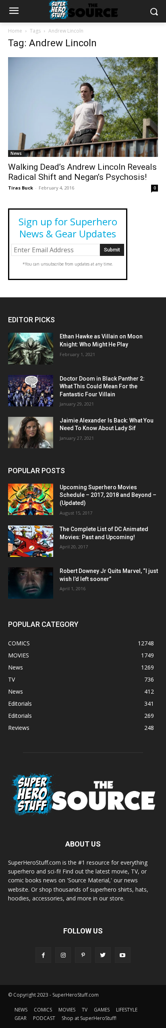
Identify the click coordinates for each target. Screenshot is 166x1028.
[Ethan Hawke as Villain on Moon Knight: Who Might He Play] (30, 348)
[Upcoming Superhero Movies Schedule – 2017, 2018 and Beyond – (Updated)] (30, 499)
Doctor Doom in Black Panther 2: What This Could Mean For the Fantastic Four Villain (102, 386)
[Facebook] (43, 955)
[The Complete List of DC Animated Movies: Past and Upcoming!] (30, 541)
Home (15, 30)
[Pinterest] (83, 955)
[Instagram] (63, 955)
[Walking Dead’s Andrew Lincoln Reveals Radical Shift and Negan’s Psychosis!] (83, 107)
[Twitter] (103, 955)
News (16, 153)
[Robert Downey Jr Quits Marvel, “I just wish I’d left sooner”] (30, 583)
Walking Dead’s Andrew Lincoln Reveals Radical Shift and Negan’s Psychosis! (82, 172)
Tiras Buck (20, 188)
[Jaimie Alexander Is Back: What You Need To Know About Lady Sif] (30, 432)
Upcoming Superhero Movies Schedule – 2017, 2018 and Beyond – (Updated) (108, 495)
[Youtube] (123, 955)
